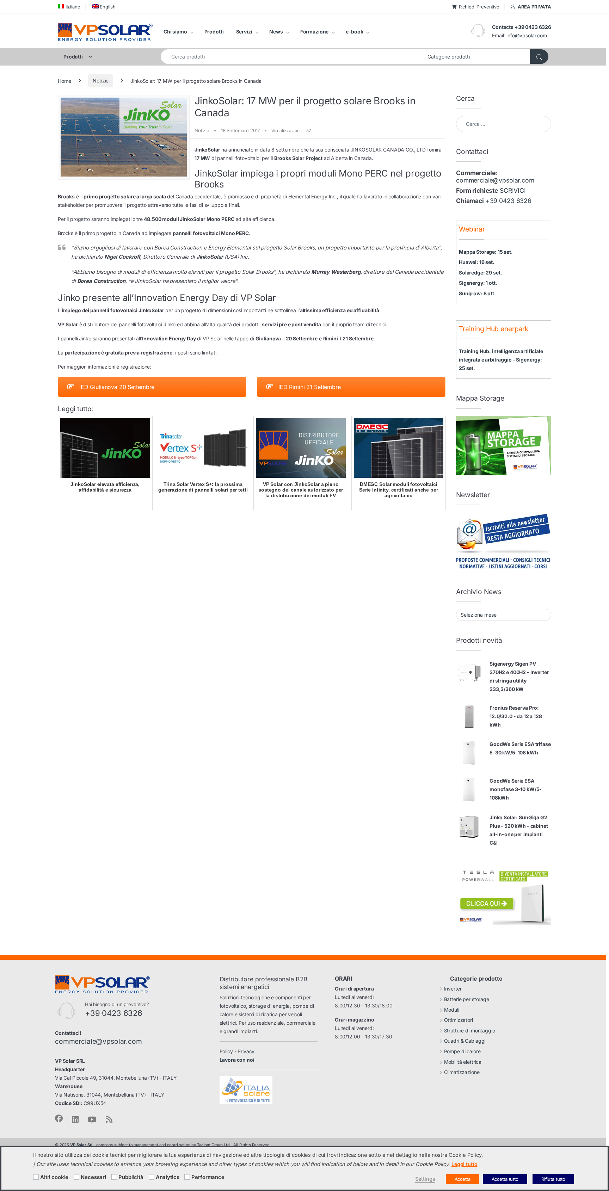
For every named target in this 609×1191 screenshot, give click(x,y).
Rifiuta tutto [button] (553, 1179)
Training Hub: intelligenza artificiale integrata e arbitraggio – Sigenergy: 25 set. (501, 359)
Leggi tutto (464, 1164)
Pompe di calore (462, 1051)
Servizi (244, 32)
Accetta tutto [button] (505, 1179)
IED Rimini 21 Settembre (309, 386)
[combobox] (292, 56)
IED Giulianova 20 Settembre (116, 386)
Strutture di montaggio (469, 1030)
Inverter (453, 989)
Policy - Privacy (237, 1051)
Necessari (93, 1177)
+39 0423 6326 (508, 200)
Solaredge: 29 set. (480, 273)
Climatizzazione (462, 1072)
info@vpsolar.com (526, 35)
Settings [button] (425, 1179)
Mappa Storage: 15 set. (486, 252)
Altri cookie (54, 1177)
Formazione (314, 32)
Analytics (167, 1177)
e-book (354, 32)
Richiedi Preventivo (479, 7)
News (276, 32)
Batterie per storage (466, 999)
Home (64, 81)
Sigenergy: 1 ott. (478, 283)
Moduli (451, 1010)
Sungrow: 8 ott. (477, 293)
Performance (207, 1177)
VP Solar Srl (81, 1144)
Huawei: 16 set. (476, 262)
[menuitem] (69, 6)
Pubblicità (130, 1177)
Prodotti (214, 32)
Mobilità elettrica (462, 1062)
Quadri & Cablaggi (465, 1041)
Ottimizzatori (458, 1020)
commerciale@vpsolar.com (495, 180)
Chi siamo (175, 32)
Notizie (101, 81)
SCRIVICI (513, 190)
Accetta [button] (462, 1179)
